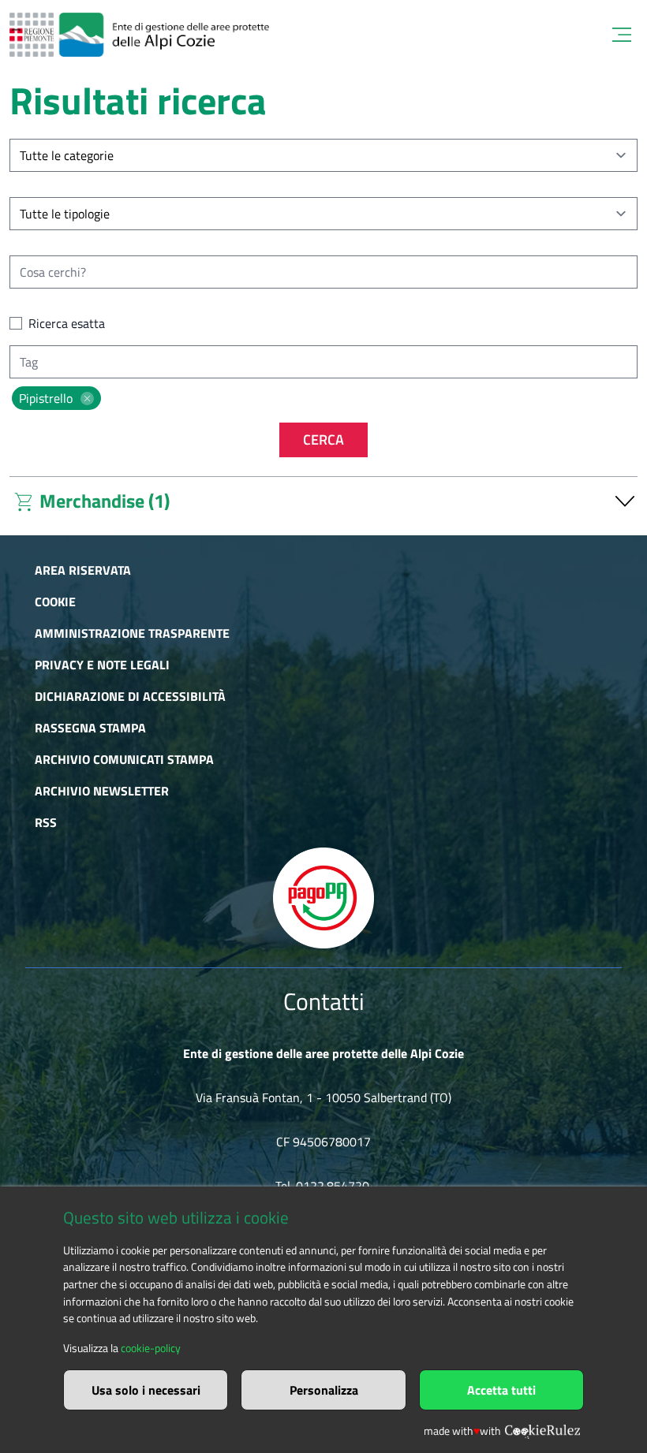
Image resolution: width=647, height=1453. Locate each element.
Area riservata (83, 570)
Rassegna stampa (90, 727)
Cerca (323, 439)
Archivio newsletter (102, 790)
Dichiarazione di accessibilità (130, 696)
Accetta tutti (501, 1389)
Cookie (55, 601)
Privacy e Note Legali (102, 664)
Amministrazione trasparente (132, 633)
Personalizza (324, 1389)
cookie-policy (151, 1348)
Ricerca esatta (66, 323)
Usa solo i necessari (146, 1389)
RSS (46, 822)
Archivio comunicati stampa (124, 759)
